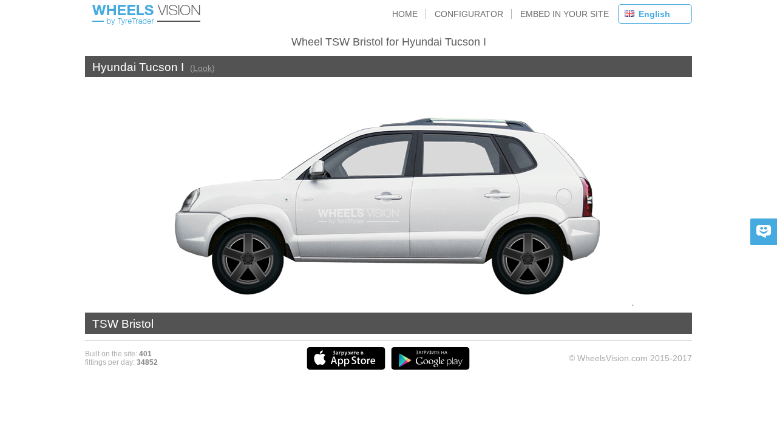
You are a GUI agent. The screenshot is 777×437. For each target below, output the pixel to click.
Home (405, 14)
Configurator (469, 14)
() (202, 68)
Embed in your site (564, 14)
